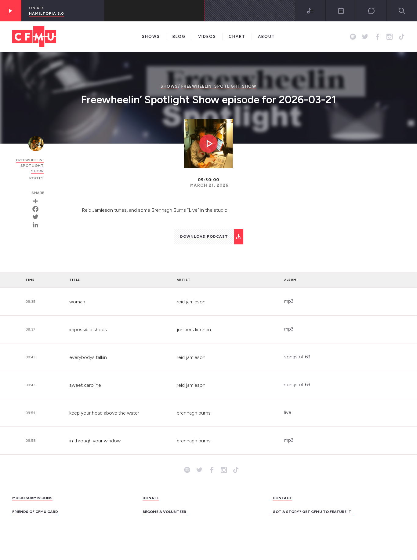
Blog (179, 36)
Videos (207, 36)
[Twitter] (37, 217)
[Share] (37, 201)
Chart (237, 36)
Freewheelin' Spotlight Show (219, 86)
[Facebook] (37, 209)
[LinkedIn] (37, 225)
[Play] (10, 10)
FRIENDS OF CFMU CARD (35, 512)
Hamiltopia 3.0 (46, 13)
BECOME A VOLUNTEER (164, 512)
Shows (151, 36)
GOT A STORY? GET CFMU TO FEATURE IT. (312, 512)
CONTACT (282, 498)
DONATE (151, 498)
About (266, 36)
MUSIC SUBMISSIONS (32, 498)
